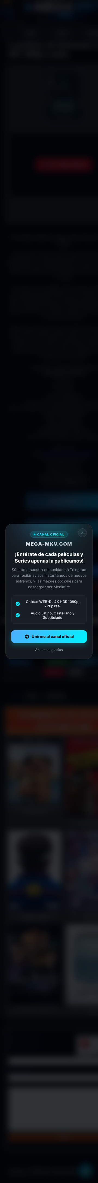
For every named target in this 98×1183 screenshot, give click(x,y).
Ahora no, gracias (49, 650)
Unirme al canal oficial (53, 636)
